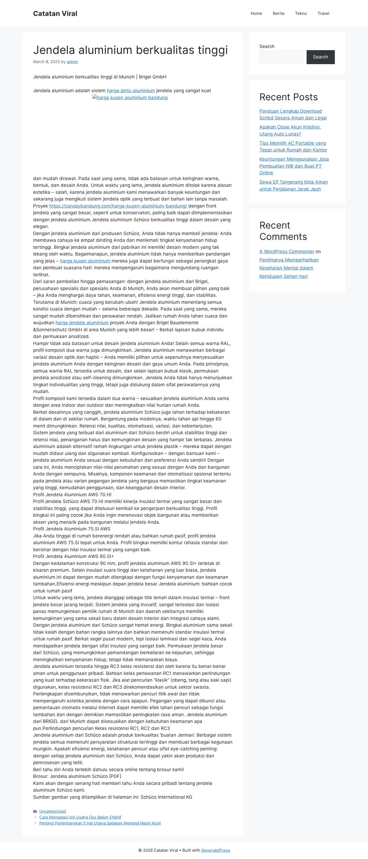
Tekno (301, 13)
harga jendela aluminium (82, 322)
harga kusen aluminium (85, 261)
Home (256, 13)
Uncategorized (52, 811)
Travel (323, 13)
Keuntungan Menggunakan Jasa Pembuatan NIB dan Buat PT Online (294, 165)
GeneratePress (215, 850)
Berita (278, 13)
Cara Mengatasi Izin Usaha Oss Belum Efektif (80, 817)
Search (267, 46)
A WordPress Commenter (286, 251)
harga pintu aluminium (131, 90)
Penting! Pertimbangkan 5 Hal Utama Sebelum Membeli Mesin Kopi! (100, 823)
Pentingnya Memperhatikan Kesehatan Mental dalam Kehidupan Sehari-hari (289, 268)
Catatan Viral (55, 13)
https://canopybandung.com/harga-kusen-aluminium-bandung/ (118, 206)
